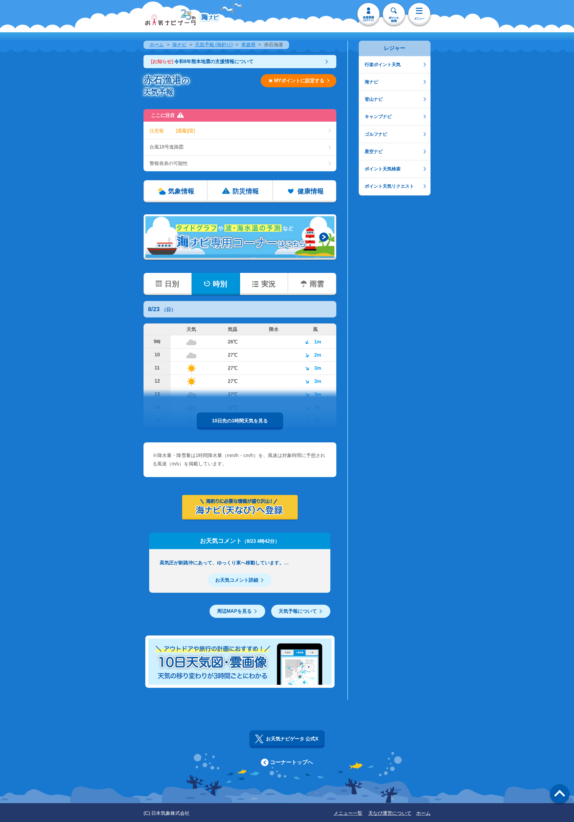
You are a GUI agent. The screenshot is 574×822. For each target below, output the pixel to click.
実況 (268, 284)
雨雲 (317, 284)
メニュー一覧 (348, 813)
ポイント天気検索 (383, 168)
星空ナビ (374, 151)
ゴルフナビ (376, 134)
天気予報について (298, 611)
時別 (220, 284)
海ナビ (179, 44)
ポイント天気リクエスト (389, 186)
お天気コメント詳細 (236, 580)
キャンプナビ (378, 116)
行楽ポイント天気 (383, 64)
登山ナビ (374, 99)
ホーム (156, 44)
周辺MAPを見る (234, 611)
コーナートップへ (291, 762)
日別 (172, 284)
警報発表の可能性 (168, 163)
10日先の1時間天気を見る (240, 420)
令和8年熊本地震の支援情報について (202, 61)
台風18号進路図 (166, 146)
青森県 (248, 44)
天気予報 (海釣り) (214, 44)
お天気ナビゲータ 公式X (292, 738)
